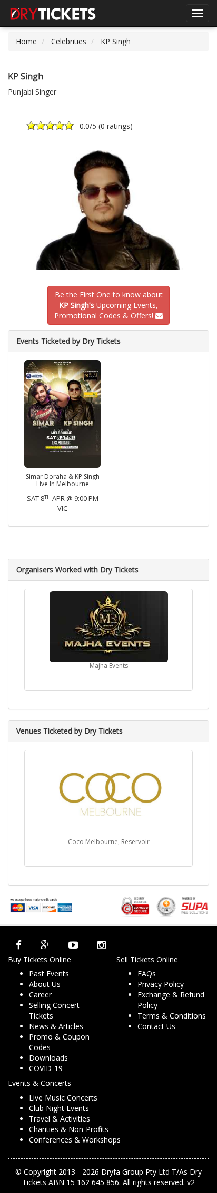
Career (40, 995)
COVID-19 (46, 1068)
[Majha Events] (108, 626)
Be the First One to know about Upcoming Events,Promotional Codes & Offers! (108, 305)
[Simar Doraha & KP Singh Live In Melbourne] (62, 413)
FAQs (146, 974)
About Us (45, 984)
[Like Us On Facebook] (18, 944)
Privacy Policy (160, 984)
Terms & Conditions (171, 1016)
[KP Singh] (108, 210)
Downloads (48, 1058)
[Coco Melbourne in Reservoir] (108, 795)
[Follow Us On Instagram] (102, 944)
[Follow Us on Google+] (45, 944)
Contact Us (156, 1026)
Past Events (49, 974)
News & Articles (56, 1026)
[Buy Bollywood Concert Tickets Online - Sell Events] (52, 13)
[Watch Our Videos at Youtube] (73, 944)
